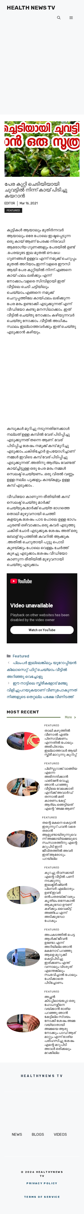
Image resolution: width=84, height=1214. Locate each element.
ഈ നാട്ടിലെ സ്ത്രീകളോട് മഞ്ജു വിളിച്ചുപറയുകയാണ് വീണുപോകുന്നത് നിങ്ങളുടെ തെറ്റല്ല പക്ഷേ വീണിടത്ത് (42, 690)
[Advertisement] (42, 73)
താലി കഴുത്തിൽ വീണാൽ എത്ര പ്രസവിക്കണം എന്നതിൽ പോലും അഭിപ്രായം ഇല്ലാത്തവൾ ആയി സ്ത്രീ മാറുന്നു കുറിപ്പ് (60, 743)
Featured (13, 210)
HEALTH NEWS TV (31, 7)
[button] (59, 17)
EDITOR (9, 203)
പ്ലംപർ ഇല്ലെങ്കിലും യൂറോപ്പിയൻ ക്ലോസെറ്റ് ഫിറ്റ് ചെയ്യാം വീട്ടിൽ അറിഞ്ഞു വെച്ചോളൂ (41, 669)
